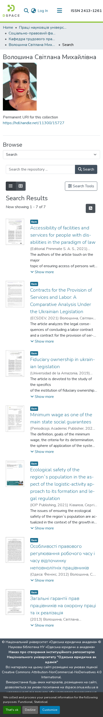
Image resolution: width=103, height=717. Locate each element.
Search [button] (88, 169)
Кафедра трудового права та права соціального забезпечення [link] (33, 39)
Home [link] (8, 27)
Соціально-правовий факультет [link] (33, 33)
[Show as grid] (21, 186)
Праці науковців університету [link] (43, 27)
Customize (49, 710)
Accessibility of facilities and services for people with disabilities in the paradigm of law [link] (63, 235)
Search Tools (83, 186)
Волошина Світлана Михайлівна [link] (33, 44)
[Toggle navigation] (59, 10)
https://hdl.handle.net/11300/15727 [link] (33, 123)
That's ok (12, 710)
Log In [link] (43, 10)
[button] (11, 11)
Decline (30, 710)
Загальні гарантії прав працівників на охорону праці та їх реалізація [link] (63, 605)
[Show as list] (11, 186)
